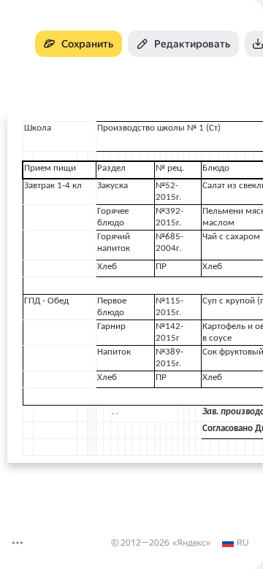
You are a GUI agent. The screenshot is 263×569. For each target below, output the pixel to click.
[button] (17, 542)
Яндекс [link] (191, 543)
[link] (235, 542)
